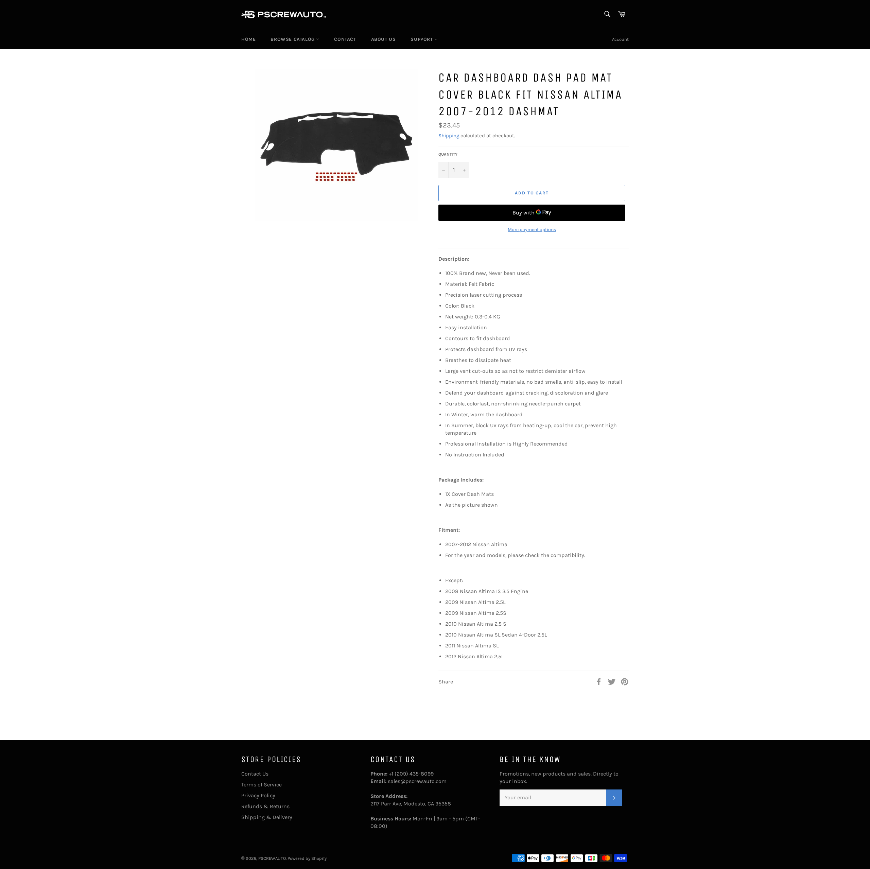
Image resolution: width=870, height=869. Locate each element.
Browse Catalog (293, 39)
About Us (383, 39)
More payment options (532, 229)
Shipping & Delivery (266, 817)
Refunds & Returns (265, 806)
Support (422, 39)
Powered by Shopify (307, 858)
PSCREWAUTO (272, 858)
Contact (345, 39)
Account (620, 39)
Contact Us (254, 773)
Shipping (448, 136)
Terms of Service (261, 784)
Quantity (447, 154)
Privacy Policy (258, 795)
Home (248, 39)
